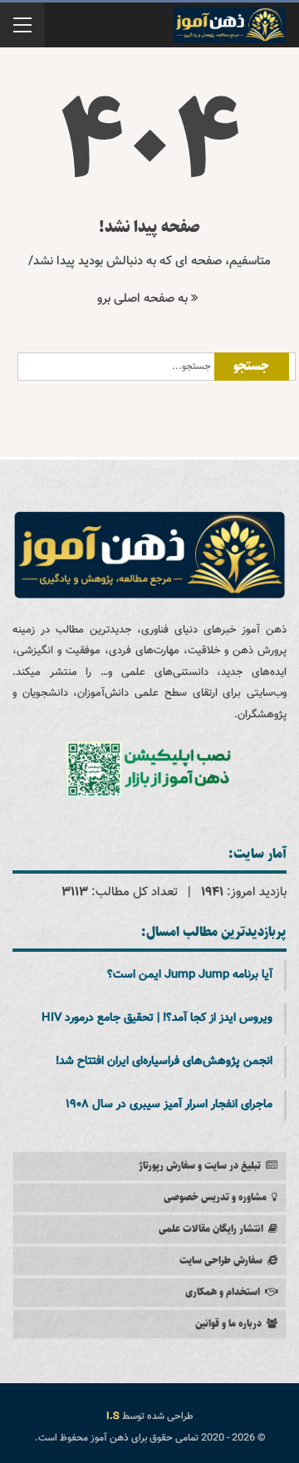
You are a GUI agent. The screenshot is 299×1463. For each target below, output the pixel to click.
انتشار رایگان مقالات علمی (211, 1229)
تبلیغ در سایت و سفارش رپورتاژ (200, 1166)
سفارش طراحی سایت (220, 1260)
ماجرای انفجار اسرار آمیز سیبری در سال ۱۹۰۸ (169, 1105)
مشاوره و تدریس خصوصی (215, 1197)
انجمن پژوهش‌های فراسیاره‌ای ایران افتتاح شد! (164, 1061)
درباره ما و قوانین (228, 1324)
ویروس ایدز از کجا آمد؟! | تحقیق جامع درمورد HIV (157, 1018)
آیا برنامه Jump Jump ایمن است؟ (189, 975)
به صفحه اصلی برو (144, 298)
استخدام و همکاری (222, 1292)
